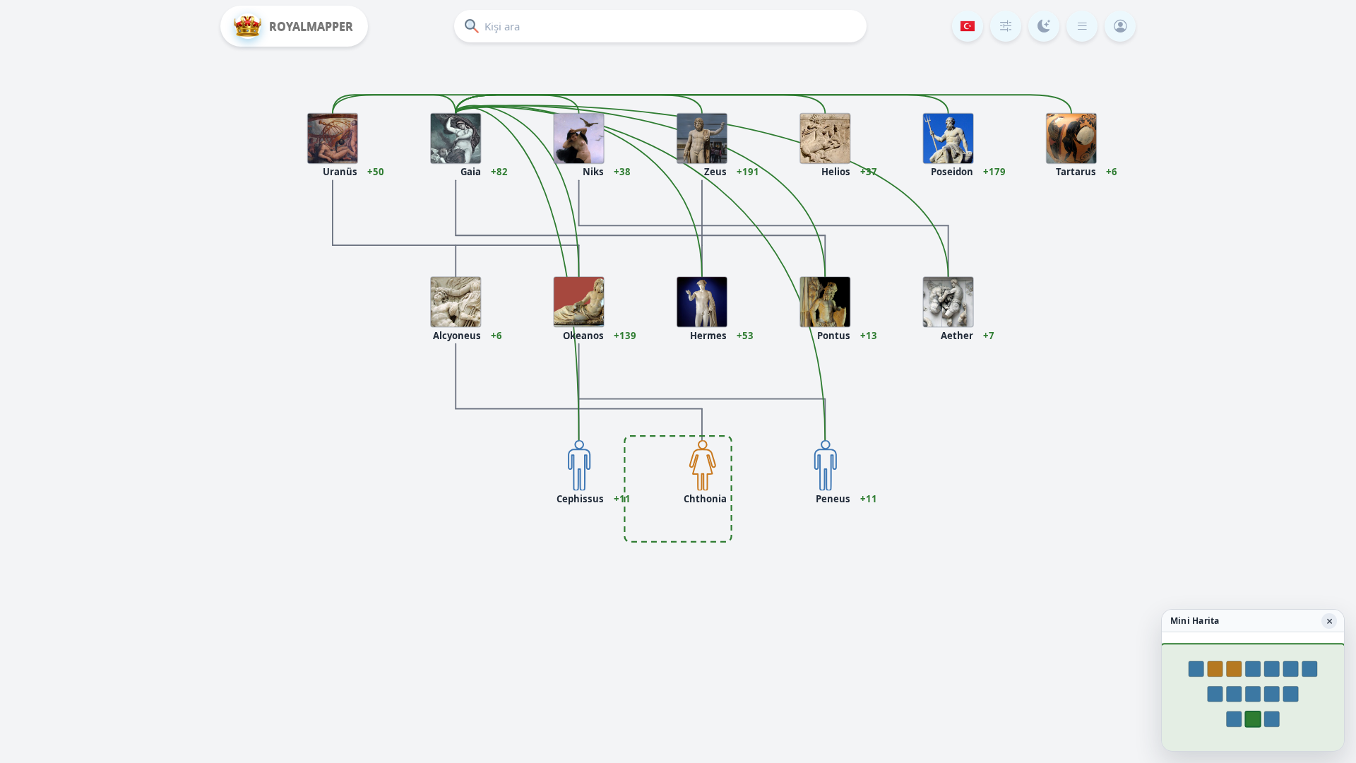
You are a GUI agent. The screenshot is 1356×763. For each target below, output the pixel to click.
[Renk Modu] (1043, 26)
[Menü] (1082, 26)
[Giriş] (1120, 26)
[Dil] (967, 26)
